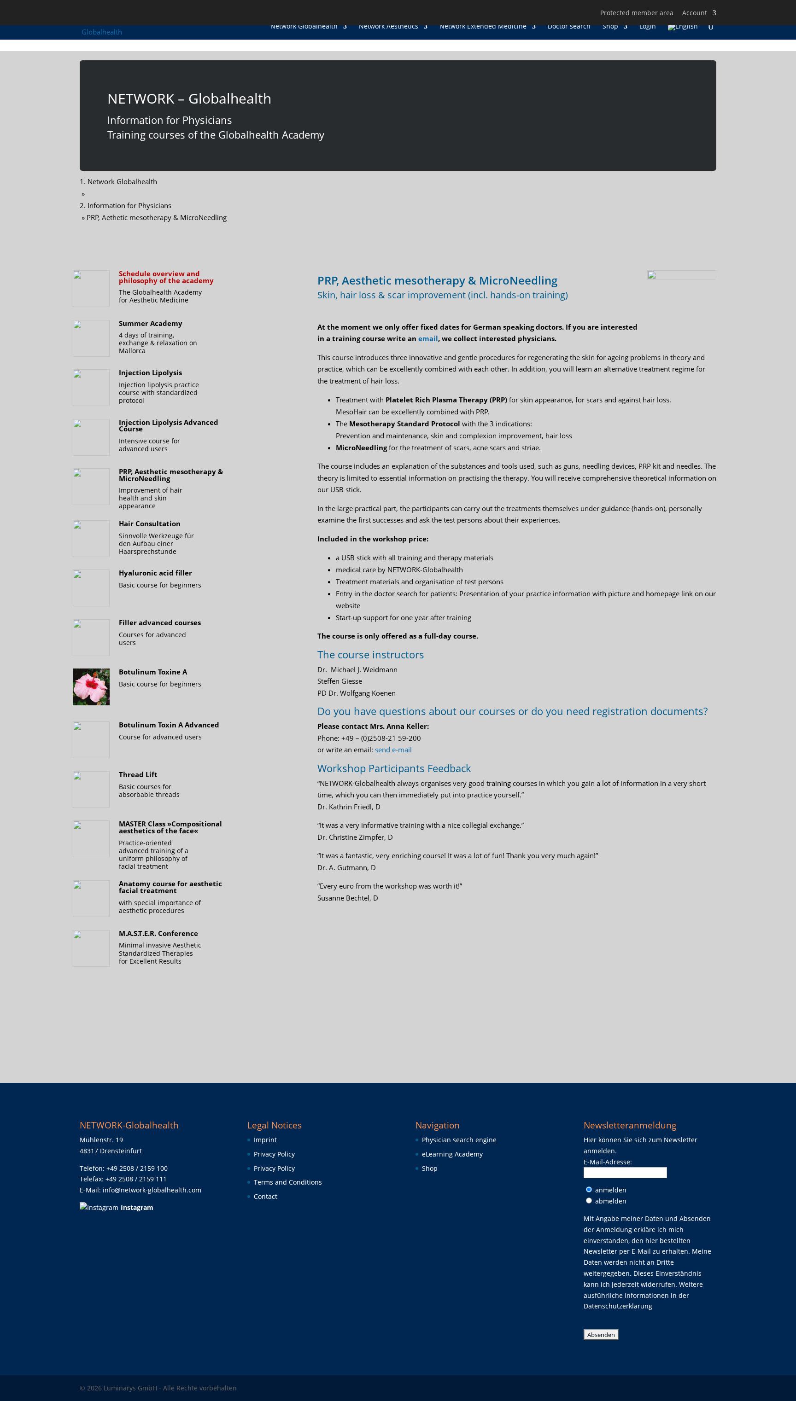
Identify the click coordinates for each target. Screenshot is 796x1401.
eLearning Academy (452, 1154)
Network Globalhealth (304, 26)
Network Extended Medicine (483, 26)
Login (647, 26)
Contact (265, 1196)
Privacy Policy (274, 1154)
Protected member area (636, 13)
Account (694, 13)
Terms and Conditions (288, 1182)
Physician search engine (459, 1139)
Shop (610, 26)
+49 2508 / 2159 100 (137, 1168)
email (428, 338)
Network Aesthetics (388, 26)
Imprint (265, 1139)
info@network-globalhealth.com (152, 1190)
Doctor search (569, 26)
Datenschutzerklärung (618, 1306)
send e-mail (393, 749)
